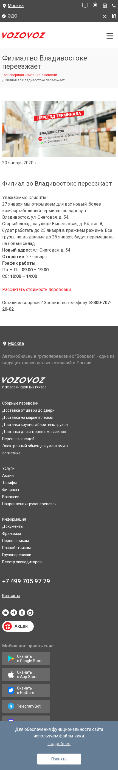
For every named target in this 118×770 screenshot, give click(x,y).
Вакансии (10, 497)
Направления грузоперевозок (29, 504)
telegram (13, 614)
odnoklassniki (22, 614)
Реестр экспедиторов (22, 562)
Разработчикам (16, 548)
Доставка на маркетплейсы (27, 417)
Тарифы (9, 482)
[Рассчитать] (105, 5)
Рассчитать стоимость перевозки (36, 289)
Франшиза (11, 533)
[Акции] (105, 16)
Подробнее (59, 743)
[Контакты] (115, 6)
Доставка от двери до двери (28, 410)
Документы (12, 526)
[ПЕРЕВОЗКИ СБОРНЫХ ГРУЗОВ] (24, 37)
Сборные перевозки (20, 403)
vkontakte (5, 614)
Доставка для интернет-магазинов (34, 431)
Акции (8, 475)
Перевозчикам (15, 540)
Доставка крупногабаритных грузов (35, 424)
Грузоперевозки (16, 555)
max (30, 614)
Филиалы (10, 490)
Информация (14, 519)
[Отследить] (114, 16)
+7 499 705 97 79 (26, 581)
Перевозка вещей (18, 439)
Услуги (8, 468)
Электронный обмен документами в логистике (35, 449)
